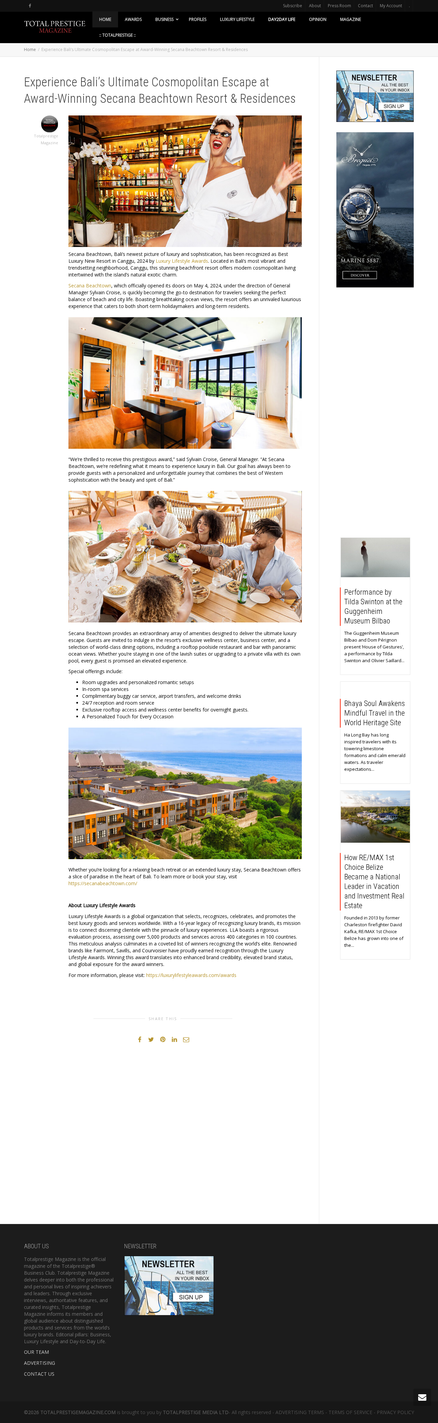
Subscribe (292, 6)
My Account (391, 6)
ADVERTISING (39, 1363)
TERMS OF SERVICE (350, 1412)
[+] (375, 557)
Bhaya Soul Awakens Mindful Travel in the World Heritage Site (374, 713)
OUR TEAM (36, 1352)
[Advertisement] (375, 414)
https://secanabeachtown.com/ (102, 883)
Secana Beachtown (89, 285)
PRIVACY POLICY (395, 1412)
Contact (365, 6)
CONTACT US (39, 1374)
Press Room (339, 6)
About (315, 6)
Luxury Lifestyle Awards (182, 261)
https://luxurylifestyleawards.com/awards (191, 975)
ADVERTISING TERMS (299, 1412)
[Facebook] (30, 5)
